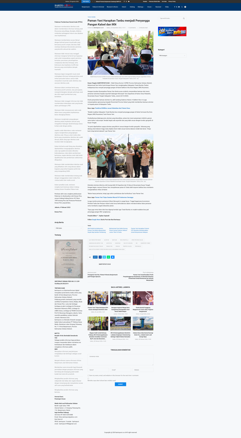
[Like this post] (95, 257)
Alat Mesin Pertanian (95, 240)
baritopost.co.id (98, 27)
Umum (149, 7)
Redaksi (145, 1)
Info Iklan (164, 1)
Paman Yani (109, 246)
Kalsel (124, 7)
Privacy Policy (172, 1)
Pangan (118, 246)
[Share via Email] (112, 257)
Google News (96, 219)
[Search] (182, 7)
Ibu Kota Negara (128, 243)
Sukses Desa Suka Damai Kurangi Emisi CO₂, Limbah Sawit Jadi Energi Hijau (143, 335)
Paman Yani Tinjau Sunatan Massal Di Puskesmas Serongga (114, 197)
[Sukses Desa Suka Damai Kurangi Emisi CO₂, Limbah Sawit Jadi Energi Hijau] (143, 323)
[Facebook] (174, 7)
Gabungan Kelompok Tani (96, 243)
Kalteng (132, 7)
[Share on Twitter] (104, 257)
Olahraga (140, 7)
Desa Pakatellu (124, 240)
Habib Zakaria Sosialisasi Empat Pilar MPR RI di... (108, 1)
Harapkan (117, 243)
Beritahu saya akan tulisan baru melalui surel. (102, 380)
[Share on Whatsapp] (108, 257)
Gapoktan (109, 243)
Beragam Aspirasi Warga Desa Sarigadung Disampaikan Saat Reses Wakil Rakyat (120, 309)
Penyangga (138, 246)
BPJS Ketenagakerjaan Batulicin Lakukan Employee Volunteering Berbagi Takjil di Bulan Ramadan (120, 335)
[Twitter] (126, 1)
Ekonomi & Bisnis (112, 7)
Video (167, 7)
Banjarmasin (86, 7)
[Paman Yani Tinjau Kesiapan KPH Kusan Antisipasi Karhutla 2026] (98, 298)
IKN (136, 243)
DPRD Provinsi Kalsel (137, 240)
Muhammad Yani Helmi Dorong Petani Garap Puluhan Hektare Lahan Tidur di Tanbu (118, 230)
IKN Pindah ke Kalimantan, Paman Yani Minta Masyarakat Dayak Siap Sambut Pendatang (97, 230)
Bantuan (114, 240)
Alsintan (106, 240)
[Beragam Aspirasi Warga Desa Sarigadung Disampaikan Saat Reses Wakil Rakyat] (120, 298)
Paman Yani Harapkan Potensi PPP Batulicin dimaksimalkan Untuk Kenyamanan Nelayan (140, 230)
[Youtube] (128, 1)
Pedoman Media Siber (154, 1)
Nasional (158, 7)
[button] (92, 1)
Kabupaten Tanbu (145, 243)
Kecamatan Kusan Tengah (96, 246)
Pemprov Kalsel (127, 246)
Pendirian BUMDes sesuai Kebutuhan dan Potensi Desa (112, 108)
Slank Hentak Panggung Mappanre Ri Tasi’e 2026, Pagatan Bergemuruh (143, 309)
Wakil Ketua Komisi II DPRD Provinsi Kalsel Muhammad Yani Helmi (106, 249)
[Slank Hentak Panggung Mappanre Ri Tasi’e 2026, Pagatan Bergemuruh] (143, 298)
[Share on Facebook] (100, 257)
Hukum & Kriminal (98, 7)
